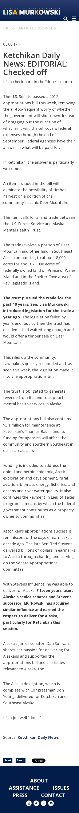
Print (7, 760)
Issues (61, 787)
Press (9, 28)
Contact (53, 795)
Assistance (24, 787)
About (39, 780)
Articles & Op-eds (37, 28)
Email (20, 760)
